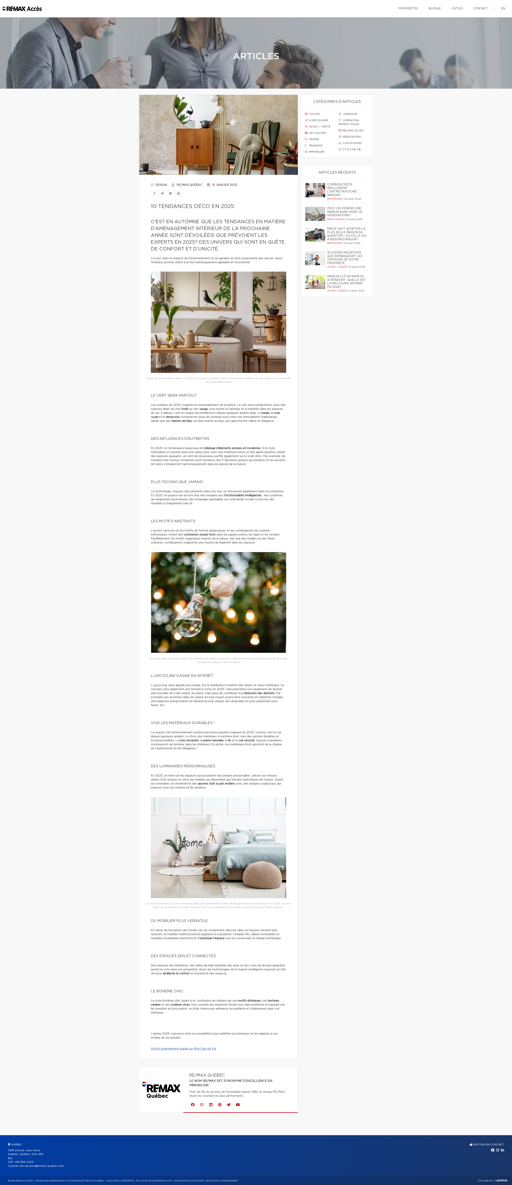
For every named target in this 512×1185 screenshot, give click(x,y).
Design (161, 185)
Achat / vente (319, 126)
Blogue (435, 8)
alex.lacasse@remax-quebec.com (42, 1166)
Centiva (500, 1180)
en (503, 8)
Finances (315, 145)
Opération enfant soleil (349, 122)
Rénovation (351, 137)
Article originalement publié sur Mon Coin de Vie (183, 1048)
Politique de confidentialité (153, 1181)
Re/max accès (353, 130)
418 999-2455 (24, 1162)
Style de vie (351, 149)
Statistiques (352, 143)
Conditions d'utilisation (188, 1181)
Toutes (314, 114)
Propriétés (408, 8)
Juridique (349, 114)
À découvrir (318, 120)
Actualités (317, 133)
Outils (457, 8)
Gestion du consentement (222, 1181)
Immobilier (316, 152)
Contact (480, 8)
